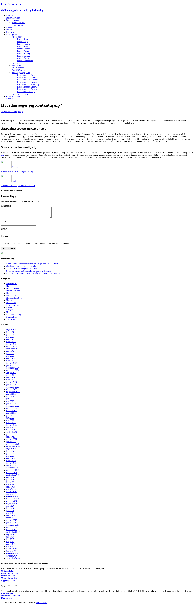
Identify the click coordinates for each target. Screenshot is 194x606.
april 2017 (10, 544)
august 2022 (11, 413)
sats (2, 155)
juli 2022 (10, 415)
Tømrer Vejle (22, 41)
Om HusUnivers (13, 96)
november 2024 (12, 370)
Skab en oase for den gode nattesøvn (21, 268)
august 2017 (11, 534)
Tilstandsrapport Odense (27, 82)
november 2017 (12, 527)
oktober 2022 (11, 411)
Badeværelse (11, 283)
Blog (20, 111)
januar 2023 (11, 403)
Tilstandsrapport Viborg (27, 87)
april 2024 (10, 377)
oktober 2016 (11, 556)
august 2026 (11, 330)
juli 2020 (10, 451)
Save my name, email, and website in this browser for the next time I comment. (36, 244)
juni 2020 (10, 453)
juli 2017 (10, 537)
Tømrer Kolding (23, 46)
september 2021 (13, 432)
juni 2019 (10, 482)
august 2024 (11, 372)
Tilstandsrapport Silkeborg (28, 84)
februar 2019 (11, 491)
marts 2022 (11, 422)
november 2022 (12, 408)
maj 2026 (10, 337)
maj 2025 (10, 356)
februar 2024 (11, 382)
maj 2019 (10, 484)
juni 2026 (10, 334)
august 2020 (11, 449)
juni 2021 (10, 434)
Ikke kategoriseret (13, 305)
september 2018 (13, 503)
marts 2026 (11, 341)
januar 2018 (11, 522)
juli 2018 (10, 508)
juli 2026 (10, 332)
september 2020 (13, 446)
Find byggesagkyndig (21, 72)
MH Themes (41, 603)
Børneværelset (18, 25)
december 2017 (12, 525)
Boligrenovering (13, 18)
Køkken (9, 27)
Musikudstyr (11, 317)
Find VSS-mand (18, 70)
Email (3, 229)
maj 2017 (10, 541)
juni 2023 (10, 399)
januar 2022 (11, 427)
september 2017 (13, 532)
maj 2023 (10, 401)
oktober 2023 (11, 389)
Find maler (16, 63)
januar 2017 (11, 551)
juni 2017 (10, 539)
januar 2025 (11, 365)
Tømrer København (25, 61)
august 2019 (11, 477)
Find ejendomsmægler (21, 94)
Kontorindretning (19, 22)
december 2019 (12, 468)
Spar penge (11, 32)
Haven (9, 30)
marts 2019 (11, 489)
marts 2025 (11, 361)
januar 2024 (11, 384)
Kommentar (6, 206)
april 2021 (10, 437)
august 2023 (11, 394)
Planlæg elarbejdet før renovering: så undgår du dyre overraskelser (33, 273)
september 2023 (13, 391)
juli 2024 (10, 375)
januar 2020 (11, 465)
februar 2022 (11, 425)
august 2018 (11, 506)
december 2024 (12, 368)
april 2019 (10, 487)
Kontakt (9, 99)
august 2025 (11, 351)
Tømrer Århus (23, 58)
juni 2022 (10, 418)
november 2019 (12, 470)
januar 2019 (11, 494)
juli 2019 (10, 480)
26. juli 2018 (6, 111)
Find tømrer (16, 37)
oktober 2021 (11, 430)
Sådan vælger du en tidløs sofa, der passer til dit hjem (28, 271)
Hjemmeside (6, 236)
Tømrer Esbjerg (23, 51)
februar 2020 (11, 463)
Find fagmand (12, 34)
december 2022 (12, 406)
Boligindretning (12, 20)
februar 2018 (11, 520)
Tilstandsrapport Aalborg (27, 77)
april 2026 (10, 339)
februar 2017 (11, 549)
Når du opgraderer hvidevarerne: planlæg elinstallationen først (32, 264)
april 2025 (10, 358)
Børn (8, 293)
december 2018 (12, 496)
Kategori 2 (10, 310)
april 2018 (10, 515)
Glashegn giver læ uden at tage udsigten (23, 266)
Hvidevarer (11, 302)
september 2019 (13, 475)
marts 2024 (11, 380)
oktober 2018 (11, 501)
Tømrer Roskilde (24, 39)
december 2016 (12, 553)
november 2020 (12, 444)
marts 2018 (11, 518)
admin (14, 111)
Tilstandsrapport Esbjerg (27, 89)
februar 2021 (11, 439)
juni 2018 (10, 510)
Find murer (16, 65)
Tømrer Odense (23, 56)
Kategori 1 (10, 307)
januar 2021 (11, 441)
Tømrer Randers (23, 49)
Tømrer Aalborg (23, 53)
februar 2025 (11, 363)
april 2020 (10, 458)
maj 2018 (10, 513)
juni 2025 (10, 353)
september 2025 (13, 349)
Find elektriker (18, 68)
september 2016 (13, 558)
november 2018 (12, 499)
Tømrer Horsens (23, 44)
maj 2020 (10, 456)
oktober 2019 (11, 472)
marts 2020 (11, 460)
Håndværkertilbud (14, 298)
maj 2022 (10, 420)
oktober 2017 (11, 530)
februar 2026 (11, 344)
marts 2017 (11, 546)
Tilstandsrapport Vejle (26, 91)
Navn (3, 221)
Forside (9, 15)
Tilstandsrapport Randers (27, 80)
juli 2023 (10, 396)
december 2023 (12, 387)
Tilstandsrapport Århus (26, 75)
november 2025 (12, 346)
